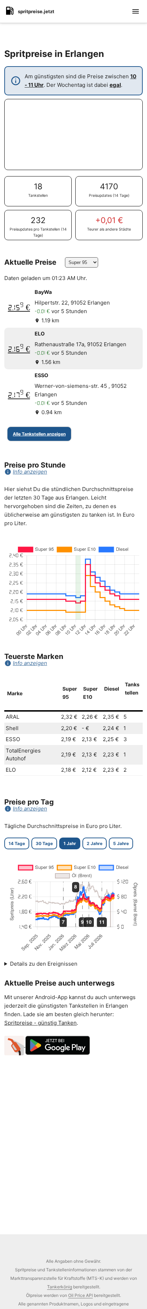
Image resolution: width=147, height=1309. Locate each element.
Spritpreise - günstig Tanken (40, 1022)
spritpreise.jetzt (36, 11)
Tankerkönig (59, 1286)
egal (115, 84)
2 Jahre (94, 843)
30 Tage (44, 843)
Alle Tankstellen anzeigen (39, 434)
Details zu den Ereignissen (43, 963)
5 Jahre (121, 843)
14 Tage (17, 843)
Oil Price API (80, 1295)
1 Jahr (70, 843)
